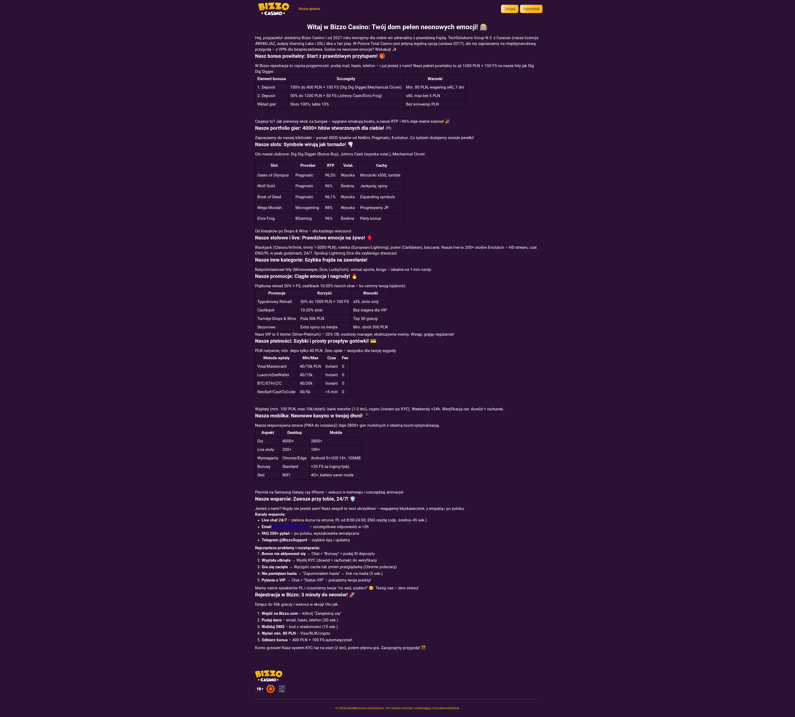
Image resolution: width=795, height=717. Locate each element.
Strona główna (309, 9)
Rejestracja (531, 9)
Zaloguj (509, 9)
